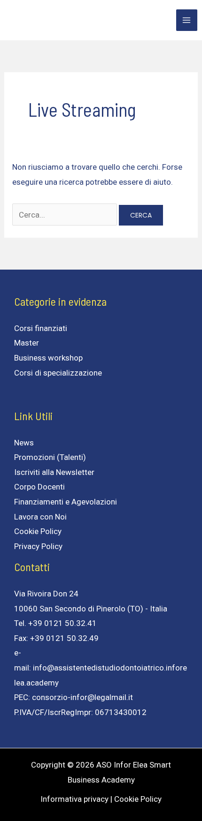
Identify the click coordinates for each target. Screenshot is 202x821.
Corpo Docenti (39, 486)
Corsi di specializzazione (58, 372)
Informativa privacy (74, 799)
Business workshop (48, 357)
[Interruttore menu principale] (187, 20)
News (24, 442)
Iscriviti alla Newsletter (54, 472)
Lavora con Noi (40, 516)
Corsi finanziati (40, 328)
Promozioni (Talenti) (50, 457)
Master (26, 342)
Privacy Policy (38, 546)
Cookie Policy (38, 531)
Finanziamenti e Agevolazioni (65, 501)
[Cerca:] (65, 214)
